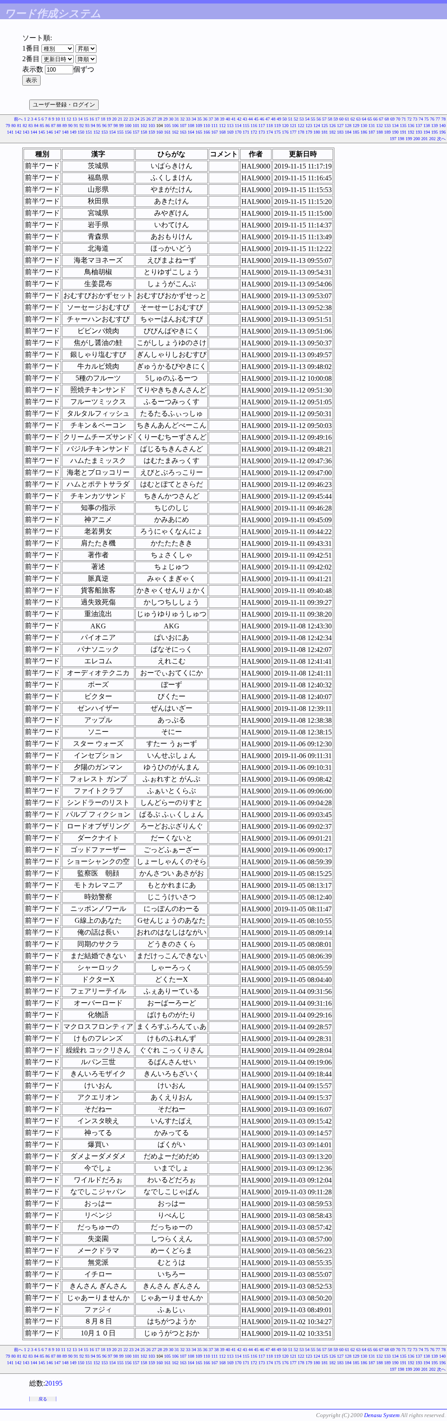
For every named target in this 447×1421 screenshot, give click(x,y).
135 (403, 125)
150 (81, 132)
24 (137, 119)
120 (285, 125)
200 (416, 138)
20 (114, 119)
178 (301, 132)
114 (238, 125)
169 (230, 132)
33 (188, 119)
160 (159, 132)
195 (434, 132)
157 (136, 132)
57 (324, 119)
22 (126, 119)
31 (177, 119)
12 (69, 119)
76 (432, 119)
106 (175, 125)
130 (364, 125)
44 (250, 119)
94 (93, 125)
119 (277, 125)
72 (409, 119)
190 (395, 132)
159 (151, 132)
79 (8, 125)
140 (442, 125)
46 (262, 119)
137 (419, 125)
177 (293, 132)
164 (191, 132)
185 (356, 132)
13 (74, 119)
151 (89, 132)
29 (165, 119)
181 (324, 132)
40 (228, 119)
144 (34, 132)
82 (25, 125)
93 (87, 125)
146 (49, 132)
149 (73, 132)
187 (371, 132)
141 (10, 132)
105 (167, 125)
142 (18, 132)
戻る (42, 1399)
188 (379, 132)
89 (64, 125)
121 (293, 125)
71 (404, 119)
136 (411, 125)
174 (269, 132)
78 (443, 119)
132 (379, 125)
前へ (18, 119)
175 (277, 132)
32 (182, 119)
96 (104, 125)
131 (371, 125)
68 (387, 119)
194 (426, 132)
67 (381, 119)
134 (395, 125)
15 (86, 119)
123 (309, 125)
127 (340, 125)
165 (199, 132)
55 (313, 119)
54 (307, 119)
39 (222, 119)
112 (222, 125)
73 (415, 119)
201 (424, 138)
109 (199, 125)
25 (143, 119)
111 (214, 125)
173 (261, 132)
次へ (441, 138)
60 (341, 119)
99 (121, 125)
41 (233, 119)
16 (91, 119)
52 (296, 119)
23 (131, 119)
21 (120, 119)
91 (76, 125)
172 (254, 132)
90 (70, 125)
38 (216, 119)
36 (205, 119)
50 (284, 119)
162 (175, 132)
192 (411, 132)
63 (358, 119)
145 (41, 132)
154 (112, 132)
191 (403, 132)
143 (26, 132)
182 (332, 132)
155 (120, 132)
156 (128, 132)
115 (246, 125)
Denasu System (381, 1415)
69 (392, 119)
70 (398, 119)
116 (254, 125)
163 (183, 132)
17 (97, 119)
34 (194, 119)
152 (96, 132)
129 (356, 125)
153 (104, 132)
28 (160, 119)
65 (370, 119)
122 (301, 125)
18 (103, 119)
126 (332, 125)
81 (19, 125)
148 (65, 132)
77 (438, 119)
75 (426, 119)
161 (167, 132)
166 (206, 132)
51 (290, 119)
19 (109, 119)
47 (267, 119)
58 (330, 119)
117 (261, 125)
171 (246, 132)
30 (171, 119)
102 (144, 125)
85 (42, 125)
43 (245, 119)
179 (309, 132)
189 (387, 132)
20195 (53, 1383)
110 (206, 125)
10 (57, 119)
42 (239, 119)
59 (336, 119)
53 (301, 119)
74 (421, 119)
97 (110, 125)
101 (136, 125)
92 (81, 125)
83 (30, 125)
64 (364, 119)
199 (409, 138)
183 (340, 132)
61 (347, 119)
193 (419, 132)
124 (316, 125)
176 (285, 132)
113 (230, 125)
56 (318, 119)
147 (57, 132)
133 (387, 125)
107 (183, 125)
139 (434, 125)
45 (256, 119)
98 (115, 125)
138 (426, 125)
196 (442, 132)
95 (98, 125)
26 (148, 119)
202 (432, 138)
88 (59, 125)
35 (199, 119)
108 (191, 125)
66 (375, 119)
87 (53, 125)
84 (36, 125)
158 (144, 132)
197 (393, 138)
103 (151, 125)
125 (324, 125)
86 (47, 125)
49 (279, 119)
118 (269, 125)
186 (364, 132)
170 (238, 132)
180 (316, 132)
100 (128, 125)
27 (154, 119)
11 (63, 119)
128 (348, 125)
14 (80, 119)
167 (214, 132)
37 (211, 119)
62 (353, 119)
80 (13, 125)
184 (348, 132)
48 (273, 119)
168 (222, 132)
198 (401, 138)
